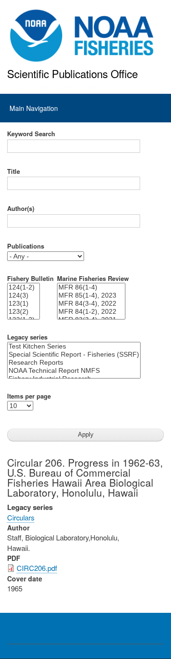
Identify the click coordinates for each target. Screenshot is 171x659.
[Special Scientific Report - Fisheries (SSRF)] (74, 354)
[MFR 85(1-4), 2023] (91, 295)
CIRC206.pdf (37, 568)
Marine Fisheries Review (93, 278)
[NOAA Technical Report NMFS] (74, 371)
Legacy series (27, 337)
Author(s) (20, 208)
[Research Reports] (74, 363)
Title (13, 171)
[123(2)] (23, 312)
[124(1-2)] (23, 287)
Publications (25, 246)
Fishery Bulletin (30, 278)
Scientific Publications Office (72, 73)
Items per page (29, 396)
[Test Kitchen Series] (74, 346)
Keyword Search (31, 134)
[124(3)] (23, 295)
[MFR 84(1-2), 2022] (91, 312)
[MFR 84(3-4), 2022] (91, 304)
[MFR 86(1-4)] (91, 287)
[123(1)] (23, 304)
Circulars (20, 517)
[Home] (82, 35)
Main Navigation (34, 108)
